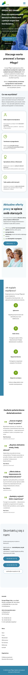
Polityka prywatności (7, 657)
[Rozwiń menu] (24, 3)
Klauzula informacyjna (7, 659)
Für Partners (5, 643)
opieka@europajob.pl (10, 622)
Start (3, 633)
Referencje (4, 645)
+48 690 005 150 (7, 618)
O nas (3, 635)
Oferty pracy (5, 640)
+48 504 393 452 (7, 620)
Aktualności (5, 638)
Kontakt (4, 647)
